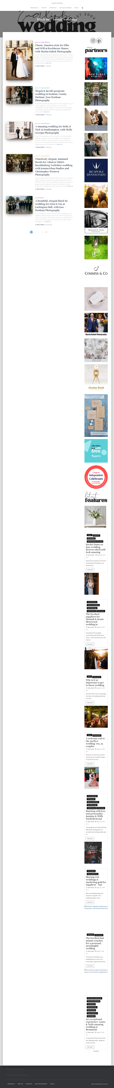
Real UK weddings (92, 608)
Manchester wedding (93, 802)
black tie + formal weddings (42, 42)
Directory (44, 7)
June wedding (91, 1004)
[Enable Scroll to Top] (110, 1084)
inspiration (96, 535)
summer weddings (92, 1013)
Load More (96, 1051)
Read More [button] (90, 569)
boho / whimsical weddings (94, 998)
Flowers (90, 535)
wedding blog (91, 538)
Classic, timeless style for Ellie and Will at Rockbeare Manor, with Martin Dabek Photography (53, 48)
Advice (89, 676)
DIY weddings (91, 799)
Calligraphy (90, 934)
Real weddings (91, 611)
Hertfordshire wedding (93, 1001)
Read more (48, 63)
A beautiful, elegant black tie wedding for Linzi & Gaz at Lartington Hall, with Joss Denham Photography (51, 205)
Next (46, 232)
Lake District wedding (93, 605)
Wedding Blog (34, 7)
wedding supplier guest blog (95, 541)
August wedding (39, 197)
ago (47, 66)
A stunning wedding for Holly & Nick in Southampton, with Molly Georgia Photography (53, 129)
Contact (76, 7)
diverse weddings (92, 796)
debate (89, 735)
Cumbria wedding (92, 602)
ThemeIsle (105, 1084)
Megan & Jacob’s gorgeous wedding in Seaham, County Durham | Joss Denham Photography (51, 95)
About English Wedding (65, 7)
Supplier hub (52, 7)
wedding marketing (93, 874)
